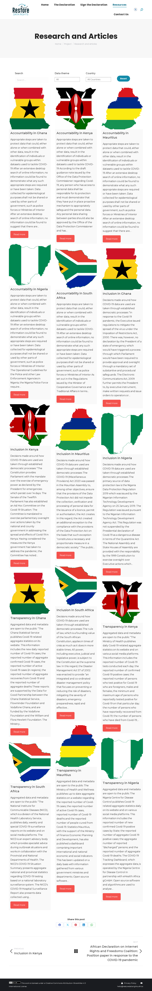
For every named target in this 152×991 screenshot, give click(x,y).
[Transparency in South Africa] (30, 762)
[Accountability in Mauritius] (122, 108)
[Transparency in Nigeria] (122, 758)
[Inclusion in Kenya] (30, 425)
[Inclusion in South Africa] (76, 585)
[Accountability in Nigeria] (30, 264)
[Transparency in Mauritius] (76, 746)
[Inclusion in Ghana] (122, 269)
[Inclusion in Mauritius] (76, 429)
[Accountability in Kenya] (76, 108)
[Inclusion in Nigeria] (122, 433)
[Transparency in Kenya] (122, 602)
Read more (19, 234)
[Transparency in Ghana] (30, 593)
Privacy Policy (130, 983)
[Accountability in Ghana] (30, 108)
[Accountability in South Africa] (76, 269)
